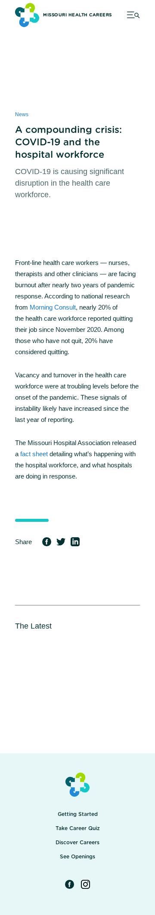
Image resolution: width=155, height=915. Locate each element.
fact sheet (34, 454)
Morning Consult (53, 307)
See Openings (77, 856)
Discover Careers (77, 842)
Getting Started (78, 814)
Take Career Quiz (78, 828)
